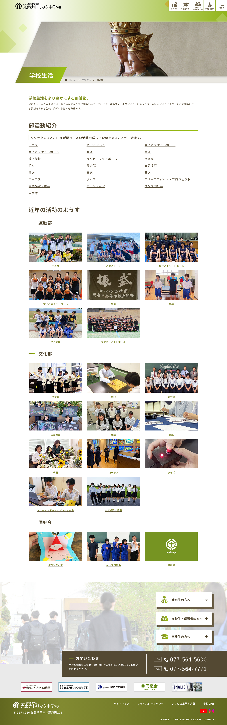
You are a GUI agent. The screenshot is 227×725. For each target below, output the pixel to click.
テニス (33, 145)
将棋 (32, 165)
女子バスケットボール (44, 152)
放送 (32, 172)
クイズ (91, 179)
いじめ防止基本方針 (183, 703)
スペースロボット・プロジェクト (168, 179)
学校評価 (208, 703)
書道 (90, 172)
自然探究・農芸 (39, 186)
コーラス (35, 179)
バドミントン (96, 145)
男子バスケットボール (160, 145)
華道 (148, 172)
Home (72, 80)
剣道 (90, 152)
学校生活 (86, 80)
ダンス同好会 (154, 186)
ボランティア (96, 186)
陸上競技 (35, 159)
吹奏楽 (149, 159)
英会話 (91, 165)
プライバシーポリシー (150, 703)
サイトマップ (121, 703)
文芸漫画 (151, 165)
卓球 (148, 152)
